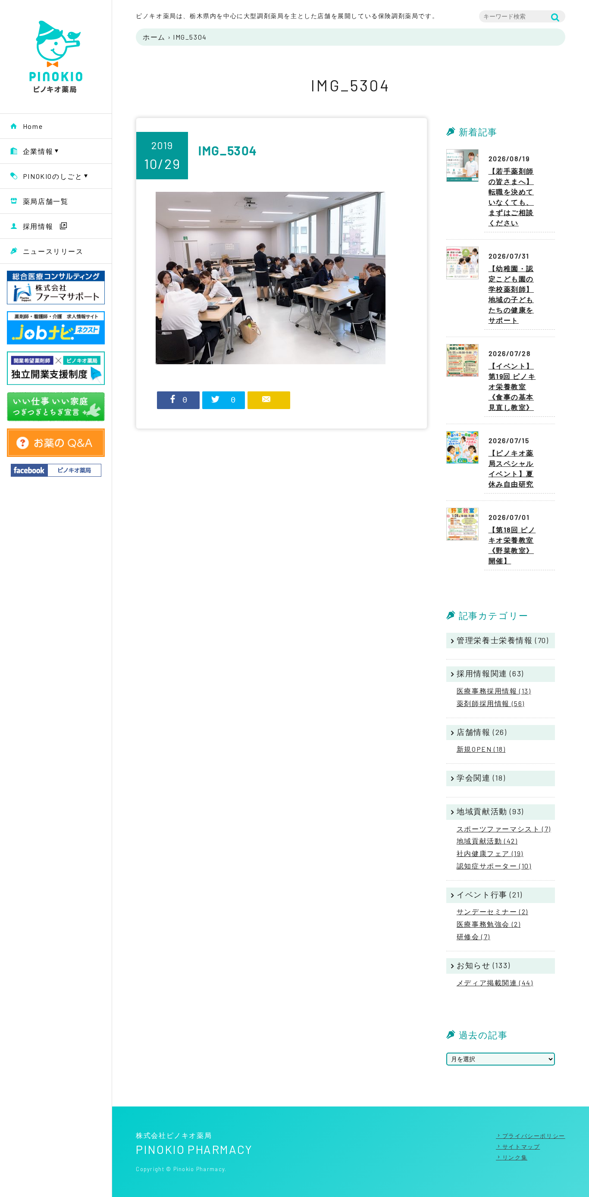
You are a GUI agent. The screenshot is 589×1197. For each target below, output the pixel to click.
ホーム (154, 37)
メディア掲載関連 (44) (495, 982)
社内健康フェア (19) (490, 853)
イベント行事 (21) (490, 894)
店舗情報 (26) (482, 732)
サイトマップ (521, 1146)
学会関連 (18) (481, 777)
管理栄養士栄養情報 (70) (502, 640)
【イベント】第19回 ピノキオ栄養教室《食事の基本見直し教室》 (512, 386)
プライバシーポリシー (533, 1135)
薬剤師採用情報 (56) (491, 703)
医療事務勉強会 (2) (489, 924)
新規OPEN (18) (481, 749)
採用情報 (38, 226)
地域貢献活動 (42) (487, 841)
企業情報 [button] (38, 151)
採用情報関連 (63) (490, 673)
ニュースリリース (53, 251)
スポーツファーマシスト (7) (504, 829)
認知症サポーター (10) (494, 866)
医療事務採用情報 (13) (494, 691)
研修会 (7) (473, 936)
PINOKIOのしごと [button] (53, 176)
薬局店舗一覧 (46, 201)
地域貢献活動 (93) (490, 811)
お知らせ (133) (483, 965)
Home (33, 126)
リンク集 (514, 1157)
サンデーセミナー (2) (492, 911)
